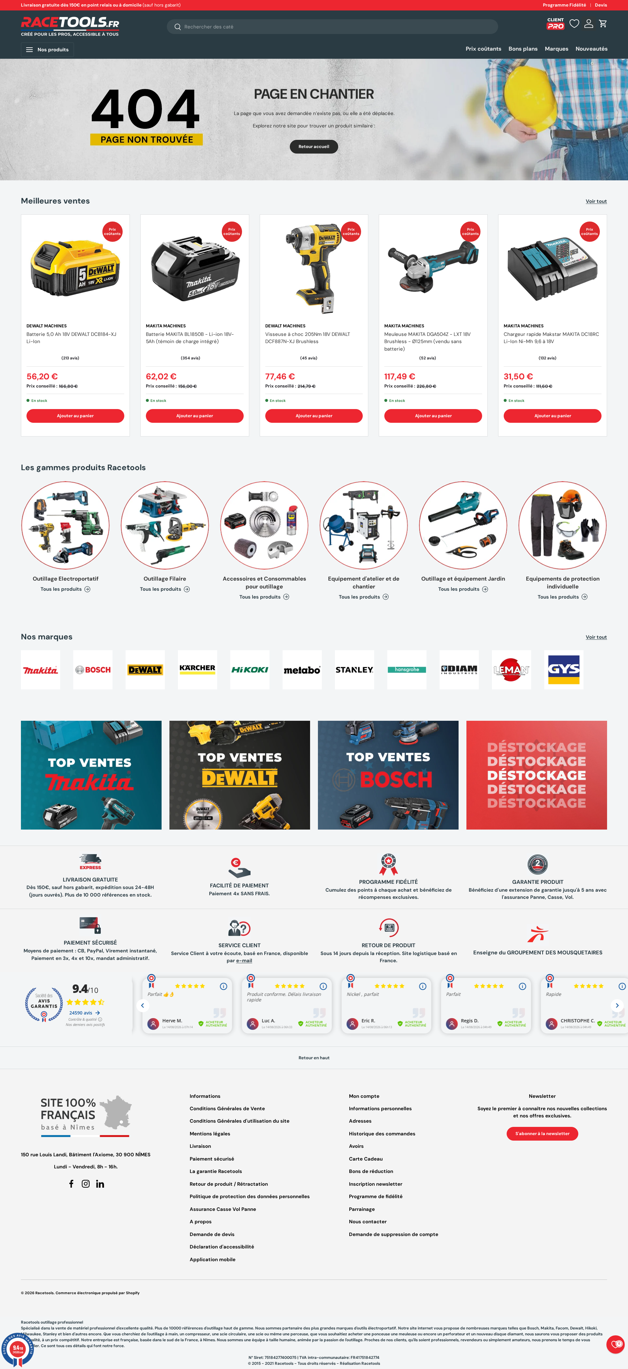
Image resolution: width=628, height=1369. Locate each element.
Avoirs (356, 1146)
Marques (556, 48)
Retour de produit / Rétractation (229, 1184)
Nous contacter (368, 1221)
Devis (601, 5)
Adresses (360, 1121)
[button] (603, 23)
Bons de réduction (371, 1171)
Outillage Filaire (165, 578)
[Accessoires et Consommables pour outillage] (264, 525)
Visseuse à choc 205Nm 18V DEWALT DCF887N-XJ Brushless (307, 338)
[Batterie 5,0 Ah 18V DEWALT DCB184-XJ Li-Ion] (75, 269)
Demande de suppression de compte (393, 1234)
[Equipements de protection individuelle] (562, 525)
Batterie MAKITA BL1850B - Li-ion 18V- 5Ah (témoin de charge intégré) (190, 338)
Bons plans (523, 48)
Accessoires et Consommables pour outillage (264, 582)
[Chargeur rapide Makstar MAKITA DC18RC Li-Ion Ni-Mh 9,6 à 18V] (553, 269)
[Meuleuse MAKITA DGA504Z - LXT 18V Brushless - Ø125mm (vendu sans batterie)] (433, 269)
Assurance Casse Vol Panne (223, 1209)
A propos (201, 1221)
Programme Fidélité (564, 5)
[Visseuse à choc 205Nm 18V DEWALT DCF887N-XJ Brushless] (314, 269)
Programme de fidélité (376, 1196)
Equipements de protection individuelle (563, 582)
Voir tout (596, 201)
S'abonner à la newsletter (542, 1133)
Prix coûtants (483, 48)
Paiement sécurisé (212, 1159)
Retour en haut (314, 1058)
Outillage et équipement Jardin (463, 578)
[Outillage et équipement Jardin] (463, 525)
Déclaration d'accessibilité (222, 1247)
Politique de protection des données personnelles (250, 1196)
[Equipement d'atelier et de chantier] (364, 525)
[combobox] (332, 26)
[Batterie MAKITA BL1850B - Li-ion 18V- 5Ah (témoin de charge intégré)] (195, 269)
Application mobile (213, 1259)
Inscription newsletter (375, 1184)
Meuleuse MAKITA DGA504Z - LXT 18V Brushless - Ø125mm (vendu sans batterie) (427, 341)
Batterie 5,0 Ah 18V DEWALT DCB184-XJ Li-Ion (71, 338)
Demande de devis (212, 1234)
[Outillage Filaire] (165, 525)
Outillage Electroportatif (65, 578)
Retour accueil (314, 146)
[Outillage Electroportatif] (65, 525)
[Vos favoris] (574, 23)
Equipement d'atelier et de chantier (363, 582)
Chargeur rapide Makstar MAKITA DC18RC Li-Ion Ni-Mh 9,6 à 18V (551, 338)
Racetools (44, 1293)
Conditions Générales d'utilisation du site (239, 1121)
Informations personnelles (380, 1108)
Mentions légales (210, 1133)
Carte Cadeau (366, 1159)
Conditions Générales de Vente (227, 1108)
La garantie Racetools (216, 1171)
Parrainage (362, 1209)
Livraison (200, 1146)
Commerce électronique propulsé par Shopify (98, 1293)
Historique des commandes (382, 1133)
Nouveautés (592, 48)
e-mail (244, 960)
